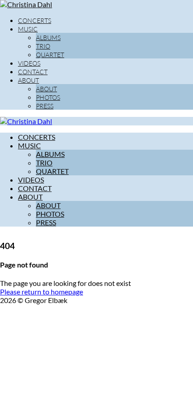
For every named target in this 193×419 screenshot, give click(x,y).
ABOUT (28, 80)
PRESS (44, 106)
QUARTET (50, 54)
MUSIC (28, 29)
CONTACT (33, 72)
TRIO (43, 46)
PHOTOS (48, 97)
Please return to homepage (41, 291)
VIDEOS (29, 63)
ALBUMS (48, 37)
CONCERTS (34, 20)
